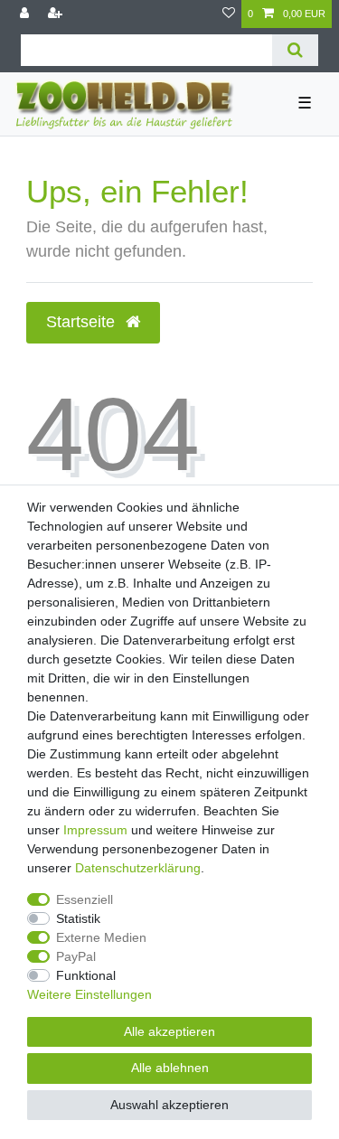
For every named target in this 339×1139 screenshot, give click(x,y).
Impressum (95, 830)
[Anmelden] (26, 14)
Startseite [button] (82, 322)
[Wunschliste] (228, 14)
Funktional (86, 975)
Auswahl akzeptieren (169, 1104)
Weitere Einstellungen (89, 994)
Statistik (78, 918)
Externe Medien (101, 937)
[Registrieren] (57, 14)
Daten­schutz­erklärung (138, 868)
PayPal (76, 956)
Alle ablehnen (170, 1067)
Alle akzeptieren (169, 1031)
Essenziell (84, 899)
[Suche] (295, 50)
